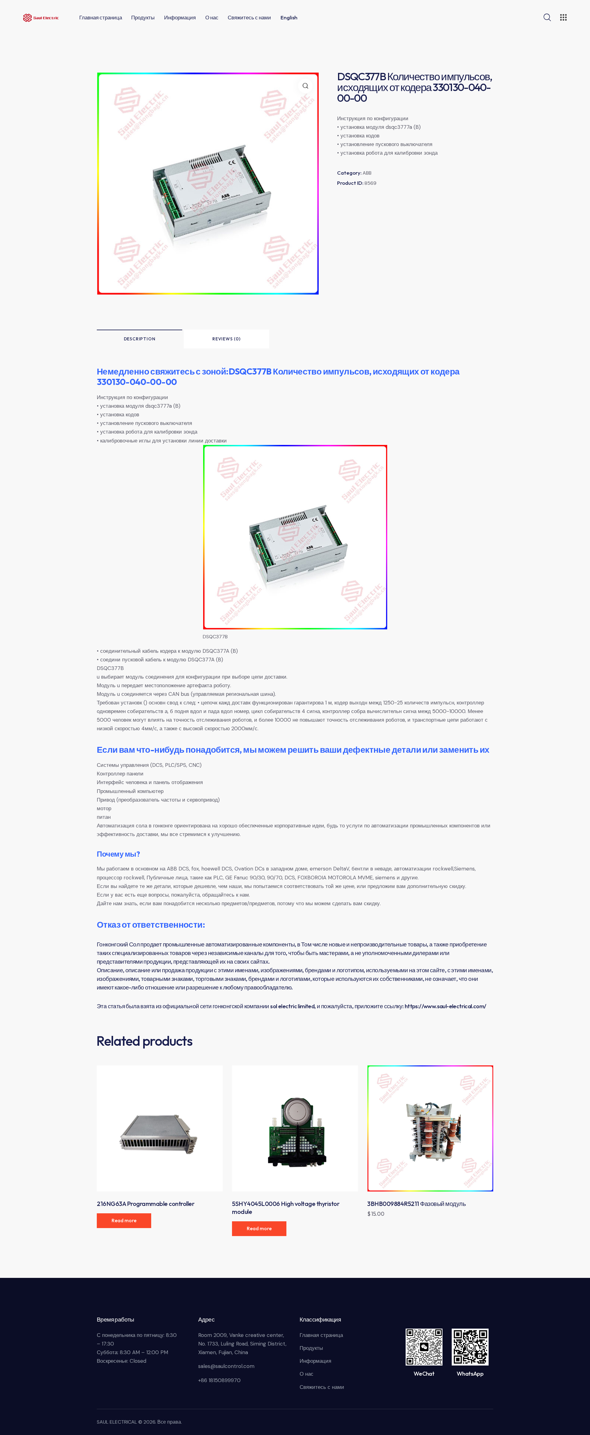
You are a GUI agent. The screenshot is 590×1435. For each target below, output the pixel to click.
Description (139, 339)
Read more (124, 1220)
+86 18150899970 (219, 1380)
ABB (367, 173)
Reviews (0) (226, 339)
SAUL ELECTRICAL (117, 1422)
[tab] (139, 339)
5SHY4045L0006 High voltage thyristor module (285, 1207)
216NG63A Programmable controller (145, 1203)
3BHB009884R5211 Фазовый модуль (416, 1203)
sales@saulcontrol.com (226, 1366)
